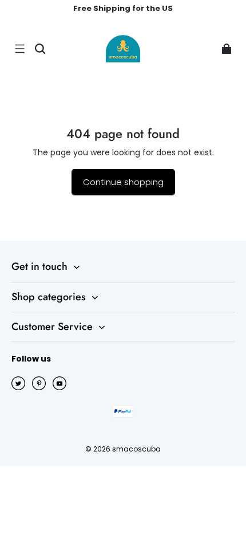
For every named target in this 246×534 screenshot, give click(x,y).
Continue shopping (123, 182)
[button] (19, 49)
